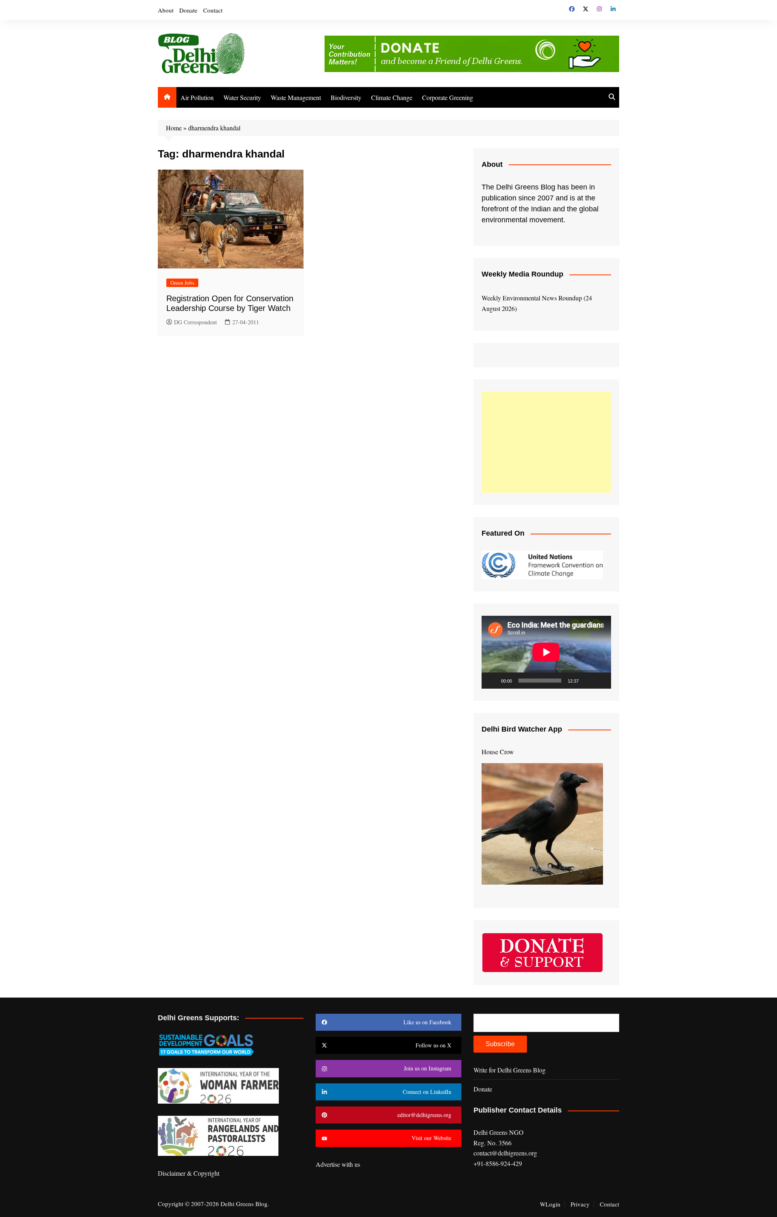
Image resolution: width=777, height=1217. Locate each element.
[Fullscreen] (601, 681)
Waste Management (296, 97)
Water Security (242, 97)
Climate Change (391, 97)
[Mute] (588, 681)
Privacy (580, 1204)
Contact (213, 10)
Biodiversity (346, 97)
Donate (188, 10)
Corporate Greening (447, 97)
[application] (546, 652)
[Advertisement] (546, 442)
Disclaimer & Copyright (188, 1173)
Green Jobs (182, 282)
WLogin (550, 1204)
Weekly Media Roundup (522, 274)
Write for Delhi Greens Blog (509, 1070)
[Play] (492, 681)
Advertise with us (338, 1164)
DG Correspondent (195, 322)
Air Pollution (197, 97)
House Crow (498, 751)
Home (174, 127)
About (166, 10)
